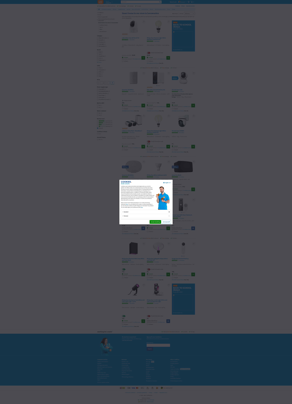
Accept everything (155, 222)
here (127, 204)
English (167, 182)
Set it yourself (166, 222)
